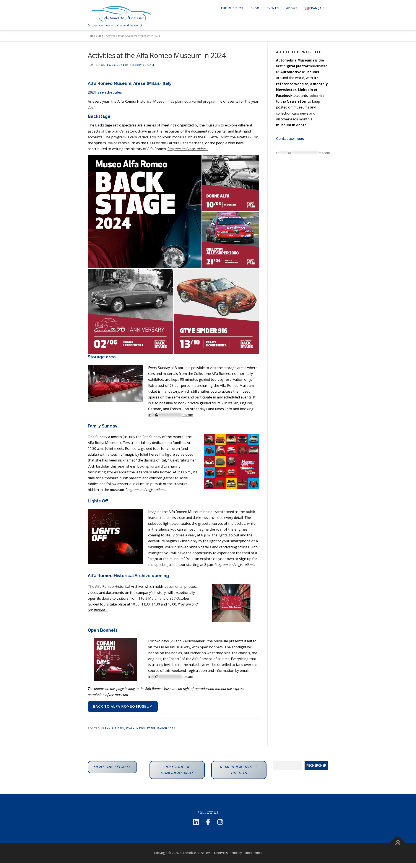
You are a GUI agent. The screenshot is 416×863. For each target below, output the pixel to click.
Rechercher (316, 765)
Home (91, 36)
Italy (130, 728)
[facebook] (208, 822)
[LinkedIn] (196, 822)
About (292, 8)
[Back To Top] (397, 842)
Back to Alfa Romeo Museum (123, 706)
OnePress (221, 853)
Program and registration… (145, 489)
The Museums (232, 8)
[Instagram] (220, 822)
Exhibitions (114, 728)
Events (273, 8)
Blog (255, 8)
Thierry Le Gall (142, 65)
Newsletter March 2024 (156, 728)
